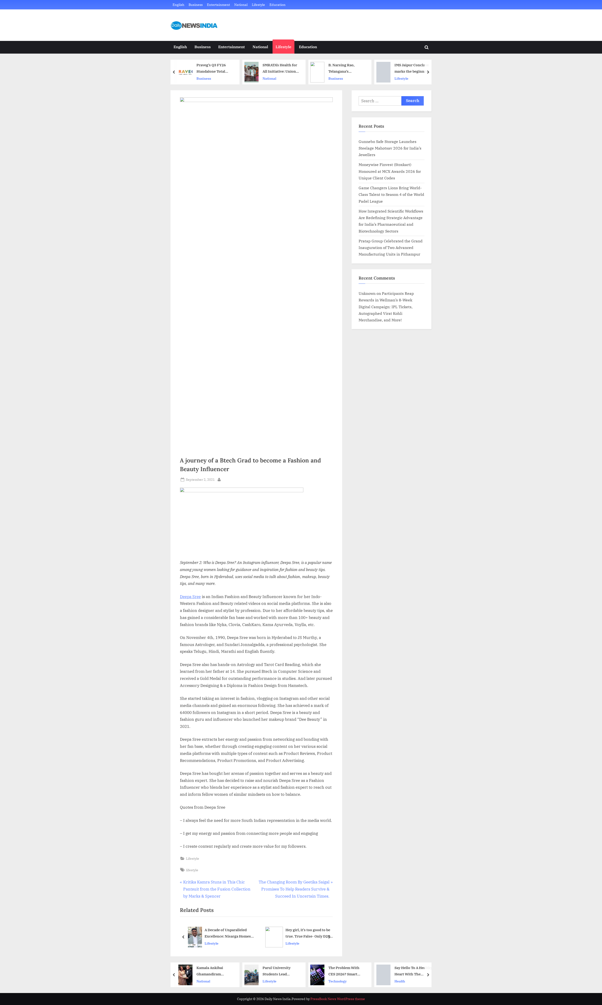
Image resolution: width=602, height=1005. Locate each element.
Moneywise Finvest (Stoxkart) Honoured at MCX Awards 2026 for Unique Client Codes (390, 171)
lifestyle (192, 870)
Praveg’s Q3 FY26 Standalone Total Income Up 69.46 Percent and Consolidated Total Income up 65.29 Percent (213, 69)
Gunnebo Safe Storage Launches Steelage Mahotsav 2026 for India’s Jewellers (390, 148)
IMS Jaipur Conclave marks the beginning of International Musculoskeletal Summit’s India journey (412, 69)
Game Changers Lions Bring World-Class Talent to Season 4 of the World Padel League (391, 194)
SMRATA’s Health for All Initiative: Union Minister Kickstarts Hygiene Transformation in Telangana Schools (279, 69)
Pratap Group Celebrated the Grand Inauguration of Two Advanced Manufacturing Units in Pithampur (391, 247)
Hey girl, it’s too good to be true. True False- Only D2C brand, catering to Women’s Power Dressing (308, 934)
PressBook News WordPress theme (337, 999)
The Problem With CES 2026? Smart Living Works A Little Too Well (346, 971)
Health (399, 981)
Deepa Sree (190, 596)
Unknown (367, 293)
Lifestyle (258, 4)
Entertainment (218, 4)
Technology (338, 981)
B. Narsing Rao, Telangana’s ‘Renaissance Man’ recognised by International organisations (344, 69)
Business (196, 4)
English (178, 4)
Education (277, 4)
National (241, 4)
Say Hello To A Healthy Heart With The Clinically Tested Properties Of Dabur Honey (413, 971)
